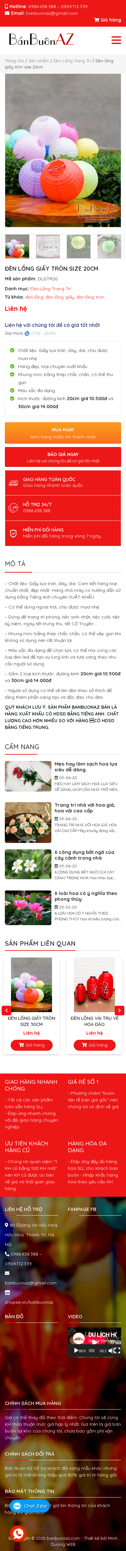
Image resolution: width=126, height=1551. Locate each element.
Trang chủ (14, 60)
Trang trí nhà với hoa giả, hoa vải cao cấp (85, 808)
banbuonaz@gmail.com (31, 1283)
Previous (6, 1010)
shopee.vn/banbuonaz (29, 1302)
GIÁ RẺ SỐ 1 (83, 1081)
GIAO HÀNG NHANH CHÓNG (31, 1085)
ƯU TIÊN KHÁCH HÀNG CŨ (26, 1146)
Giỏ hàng (110, 20)
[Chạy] (76, 1350)
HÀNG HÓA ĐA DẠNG (87, 1146)
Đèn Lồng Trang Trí (72, 60)
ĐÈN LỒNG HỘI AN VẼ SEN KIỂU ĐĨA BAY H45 (95, 1021)
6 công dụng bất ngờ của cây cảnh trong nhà (84, 855)
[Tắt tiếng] (111, 1350)
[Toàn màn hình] (117, 1350)
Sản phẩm (39, 60)
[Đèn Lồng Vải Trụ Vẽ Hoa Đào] (32, 985)
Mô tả (15, 564)
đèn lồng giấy (60, 297)
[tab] (18, 566)
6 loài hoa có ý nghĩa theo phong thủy (86, 896)
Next (119, 1010)
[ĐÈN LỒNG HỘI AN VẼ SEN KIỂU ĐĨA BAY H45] (95, 985)
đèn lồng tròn (90, 297)
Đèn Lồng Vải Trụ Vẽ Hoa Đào (33, 1021)
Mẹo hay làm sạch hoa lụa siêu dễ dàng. (86, 767)
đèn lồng (34, 297)
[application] (94, 1342)
